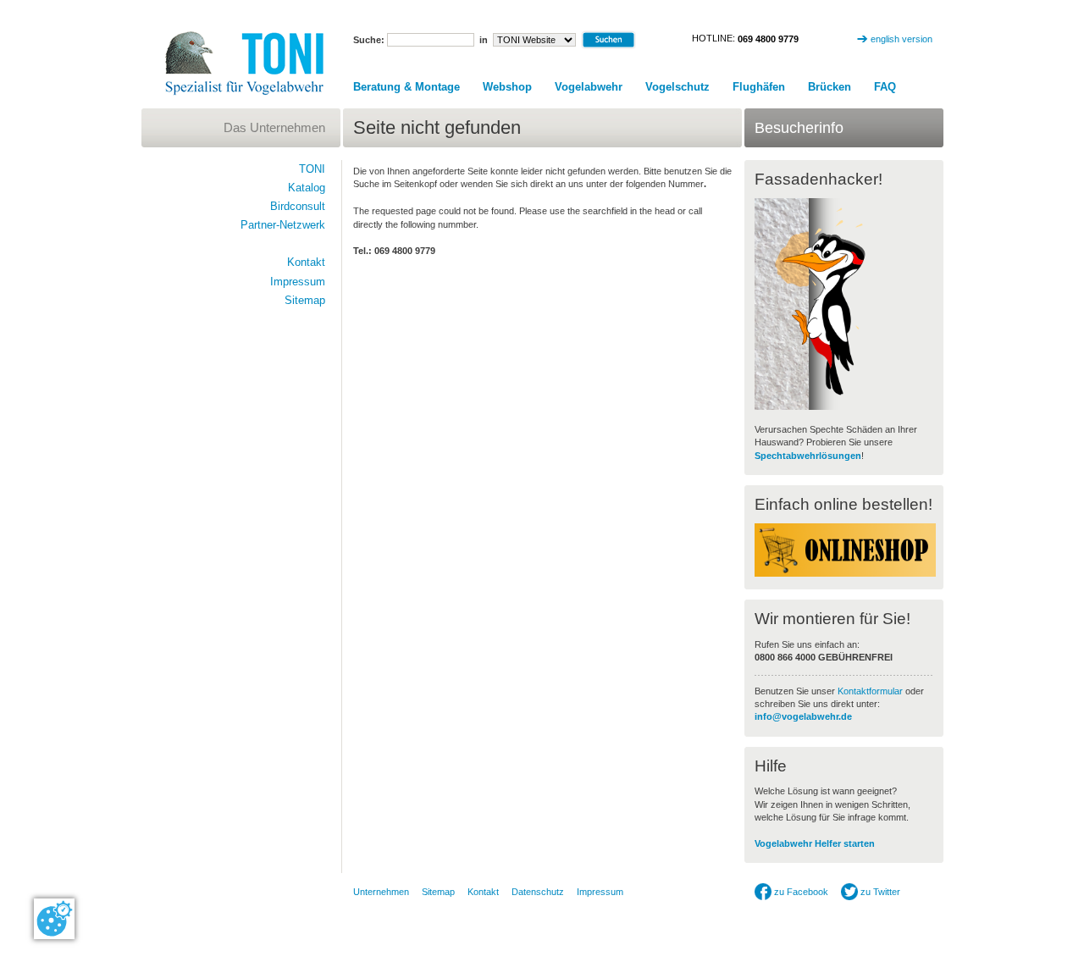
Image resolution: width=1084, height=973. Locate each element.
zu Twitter (879, 892)
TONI (312, 169)
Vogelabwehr (588, 86)
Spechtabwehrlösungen (808, 456)
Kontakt (306, 262)
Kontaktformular (870, 691)
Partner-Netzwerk (283, 224)
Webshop (507, 86)
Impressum (297, 281)
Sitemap (305, 300)
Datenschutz (538, 892)
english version (901, 39)
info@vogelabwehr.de (803, 716)
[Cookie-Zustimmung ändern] (54, 918)
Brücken (829, 86)
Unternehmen (381, 892)
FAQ (885, 86)
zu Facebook (800, 892)
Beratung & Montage (406, 86)
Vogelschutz (677, 86)
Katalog (306, 187)
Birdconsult (297, 206)
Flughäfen (759, 86)
